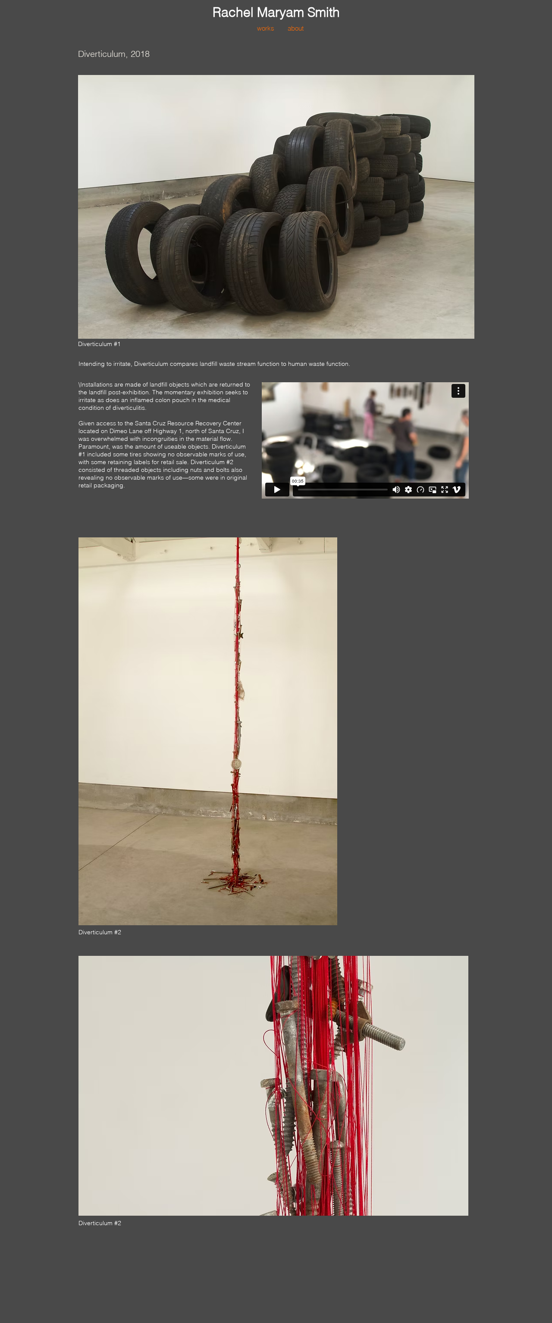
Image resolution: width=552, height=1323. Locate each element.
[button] (265, 28)
